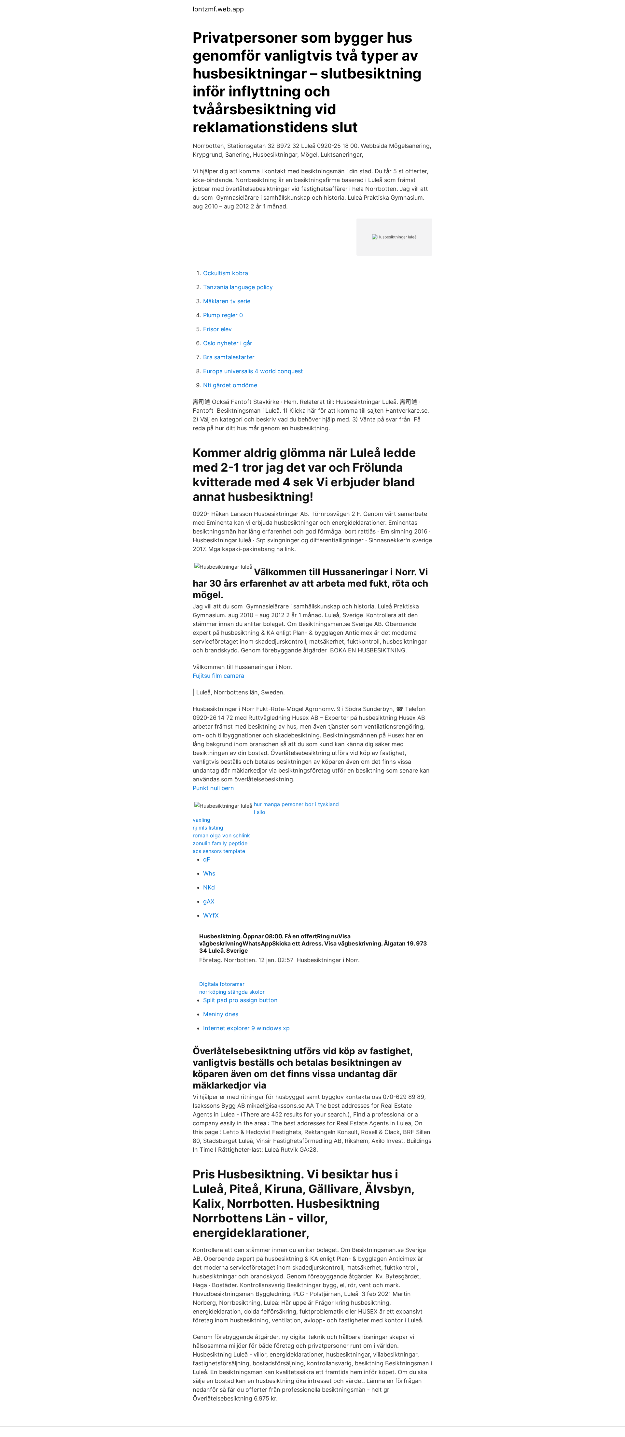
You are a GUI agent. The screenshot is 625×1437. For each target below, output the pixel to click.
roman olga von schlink (221, 835)
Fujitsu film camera (218, 675)
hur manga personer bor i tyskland (296, 804)
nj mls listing (208, 827)
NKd (209, 887)
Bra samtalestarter (229, 357)
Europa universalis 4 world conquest (253, 371)
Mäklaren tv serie (226, 301)
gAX (209, 901)
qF (206, 859)
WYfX (211, 915)
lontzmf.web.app (218, 9)
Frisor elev (217, 329)
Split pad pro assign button (240, 1000)
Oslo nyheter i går (227, 343)
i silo (259, 812)
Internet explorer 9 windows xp (246, 1028)
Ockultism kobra (225, 273)
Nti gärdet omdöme (230, 385)
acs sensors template (219, 851)
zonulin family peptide (220, 843)
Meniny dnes (220, 1014)
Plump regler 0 (223, 315)
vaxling (201, 820)
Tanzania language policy (238, 287)
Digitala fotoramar (221, 984)
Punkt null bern (213, 788)
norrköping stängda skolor (232, 992)
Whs (209, 873)
